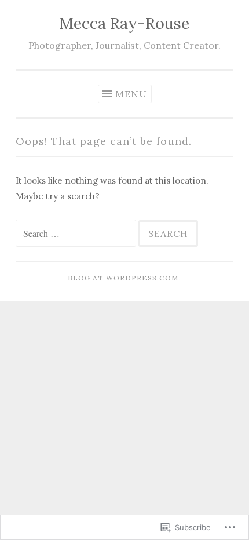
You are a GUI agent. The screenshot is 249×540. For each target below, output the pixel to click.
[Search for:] (77, 233)
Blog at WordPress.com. (124, 277)
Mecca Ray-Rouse (124, 23)
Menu (131, 94)
